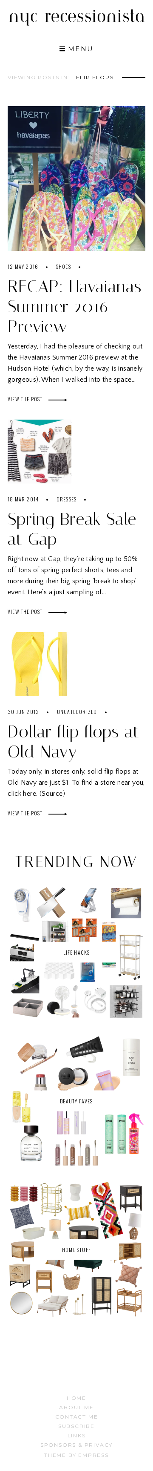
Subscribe (76, 1426)
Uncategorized (77, 711)
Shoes (63, 266)
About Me (76, 1407)
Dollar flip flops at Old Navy (73, 742)
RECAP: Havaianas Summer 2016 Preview (75, 306)
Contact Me (76, 1416)
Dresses (66, 499)
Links (77, 1435)
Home (76, 1398)
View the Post (26, 399)
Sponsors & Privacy (76, 1445)
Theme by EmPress (76, 1455)
